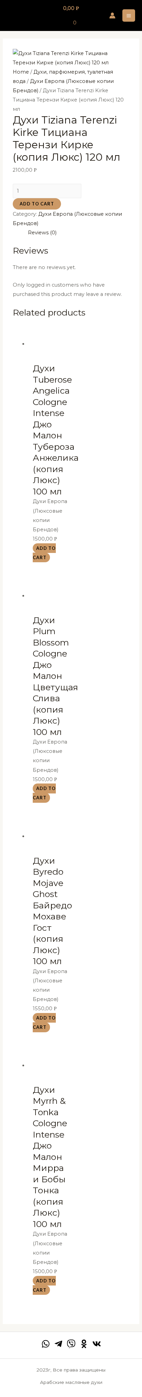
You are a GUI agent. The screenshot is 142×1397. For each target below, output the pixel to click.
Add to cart (37, 203)
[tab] (78, 232)
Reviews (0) (42, 233)
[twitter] (71, 1344)
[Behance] (84, 1344)
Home (21, 72)
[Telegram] (58, 1344)
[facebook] (45, 1344)
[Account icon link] (112, 15)
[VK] (96, 1344)
